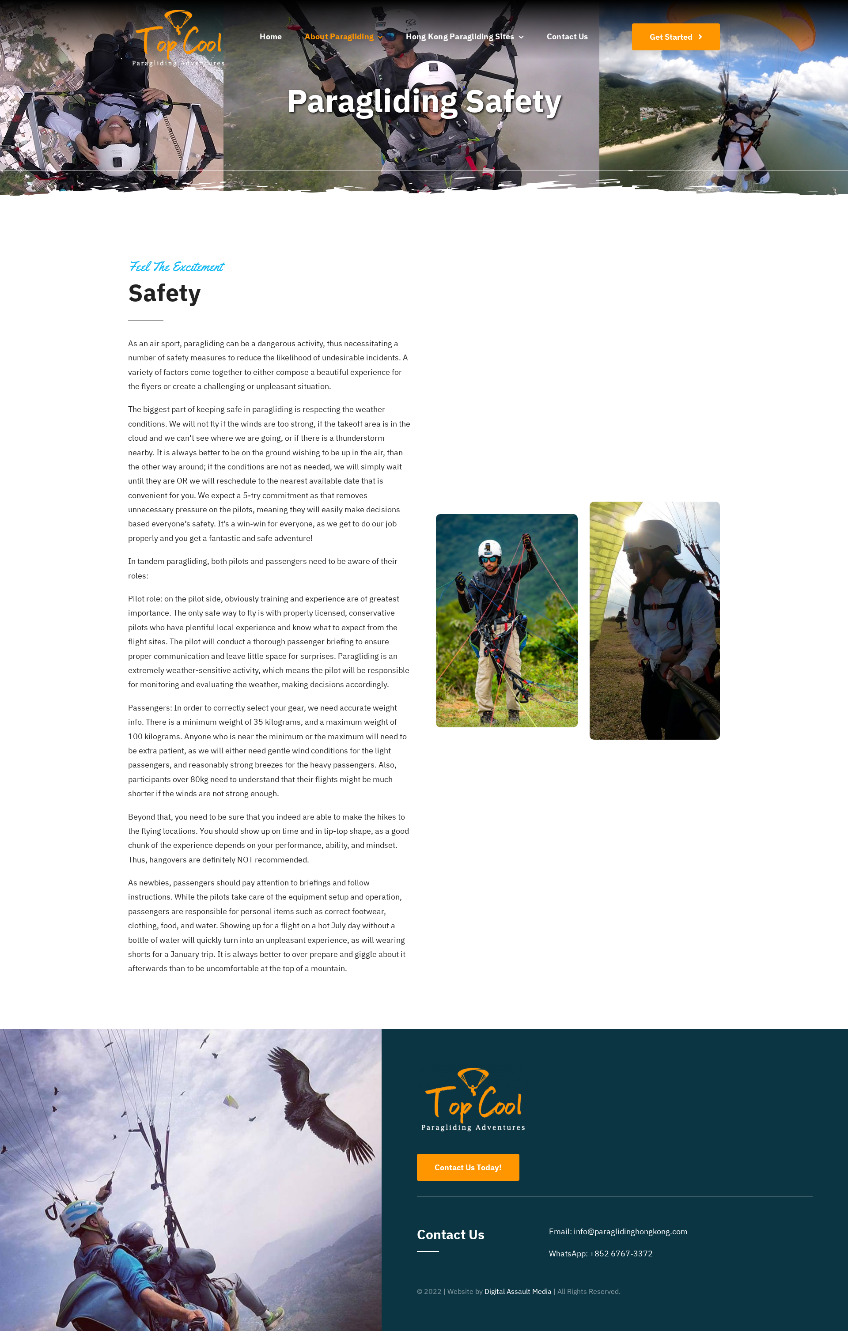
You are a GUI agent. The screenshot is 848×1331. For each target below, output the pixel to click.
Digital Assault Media (518, 1291)
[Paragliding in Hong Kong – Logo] (177, 10)
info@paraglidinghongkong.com (631, 1231)
